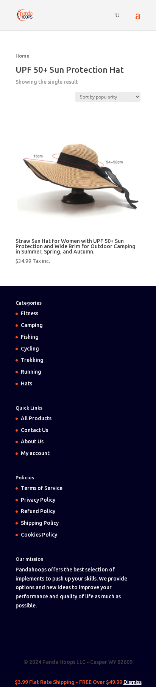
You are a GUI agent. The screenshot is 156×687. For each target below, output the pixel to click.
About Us (32, 441)
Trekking (32, 360)
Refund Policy (38, 511)
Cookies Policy (39, 535)
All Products (36, 418)
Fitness (29, 313)
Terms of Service (41, 488)
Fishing (30, 337)
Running (31, 372)
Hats (26, 383)
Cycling (30, 349)
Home (23, 55)
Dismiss (132, 682)
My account (35, 453)
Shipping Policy (40, 523)
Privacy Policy (38, 500)
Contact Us (34, 430)
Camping (32, 325)
